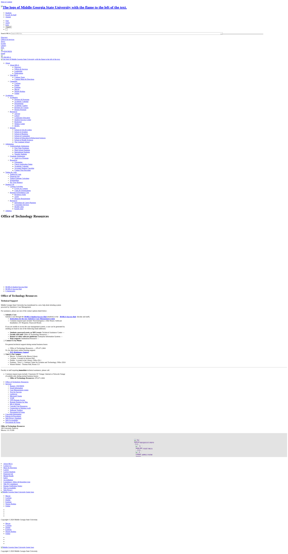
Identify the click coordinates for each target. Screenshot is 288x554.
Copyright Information (13, 414)
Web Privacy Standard (13, 418)
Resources (13, 112)
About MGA (14, 65)
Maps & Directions (10, 468)
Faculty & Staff (10, 15)
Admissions (9, 144)
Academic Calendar (21, 101)
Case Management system (19, 390)
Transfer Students (20, 154)
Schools (13, 128)
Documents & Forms (17, 412)
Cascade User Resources (18, 406)
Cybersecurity (10, 291)
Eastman (17, 87)
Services (8, 384)
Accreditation (8, 480)
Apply (7, 23)
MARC (17, 126)
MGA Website (15, 404)
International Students (22, 152)
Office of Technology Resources (16, 382)
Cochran (17, 83)
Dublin (16, 85)
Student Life (9, 184)
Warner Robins (19, 91)
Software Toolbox (16, 410)
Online (16, 93)
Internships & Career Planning (25, 203)
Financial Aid (14, 176)
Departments (18, 104)
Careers (6, 470)
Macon (16, 89)
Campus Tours (19, 77)
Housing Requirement (22, 199)
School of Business (21, 134)
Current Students (9, 472)
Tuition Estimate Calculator (19, 178)
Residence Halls (20, 195)
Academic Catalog (21, 106)
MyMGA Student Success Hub (16, 287)
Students (8, 13)
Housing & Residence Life (19, 193)
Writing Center (19, 124)
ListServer (13, 394)
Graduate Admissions (17, 156)
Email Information (16, 388)
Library (3, 46)
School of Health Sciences (23, 140)
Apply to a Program (21, 158)
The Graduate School (22, 142)
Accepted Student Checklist (24, 168)
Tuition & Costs (11, 172)
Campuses (13, 81)
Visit (7, 21)
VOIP (12, 398)
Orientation (18, 162)
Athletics (8, 211)
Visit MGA (14, 75)
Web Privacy (7, 490)
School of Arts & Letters (23, 130)
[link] (17, 492)
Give (7, 25)
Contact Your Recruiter (22, 170)
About (7, 63)
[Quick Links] (6, 29)
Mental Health (8, 476)
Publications (18, 73)
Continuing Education (22, 118)
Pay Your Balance (16, 182)
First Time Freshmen (21, 148)
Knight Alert (18, 209)
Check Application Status (23, 164)
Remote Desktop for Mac (19, 402)
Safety (5, 478)
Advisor (17, 114)
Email (3, 53)
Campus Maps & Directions (24, 79)
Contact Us (7, 466)
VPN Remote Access (17, 400)
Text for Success (16, 392)
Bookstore (18, 122)
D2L (2, 48)
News (3, 41)
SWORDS (8, 51)
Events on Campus (21, 188)
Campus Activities (16, 186)
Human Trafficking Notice (12, 486)
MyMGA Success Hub (13, 289)
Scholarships (14, 180)
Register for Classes (21, 108)
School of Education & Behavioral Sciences (30, 138)
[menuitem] (146, 78)
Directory (4, 37)
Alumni (8, 17)
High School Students (22, 150)
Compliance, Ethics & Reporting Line (16, 482)
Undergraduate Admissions (19, 146)
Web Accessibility (11, 420)
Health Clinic (19, 207)
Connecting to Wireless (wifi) (20, 408)
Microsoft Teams (16, 396)
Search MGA (5, 33)
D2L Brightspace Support (19, 352)
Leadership (18, 71)
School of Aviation (21, 132)
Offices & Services (7, 39)
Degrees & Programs (21, 99)
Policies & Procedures (13, 416)
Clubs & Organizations (22, 190)
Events (3, 43)
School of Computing (22, 136)
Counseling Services (21, 205)
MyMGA (7, 57)
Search (8, 27)
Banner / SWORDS (17, 386)
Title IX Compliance (10, 484)
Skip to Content (6, 2)
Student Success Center (22, 120)
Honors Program (20, 110)
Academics (9, 95)
